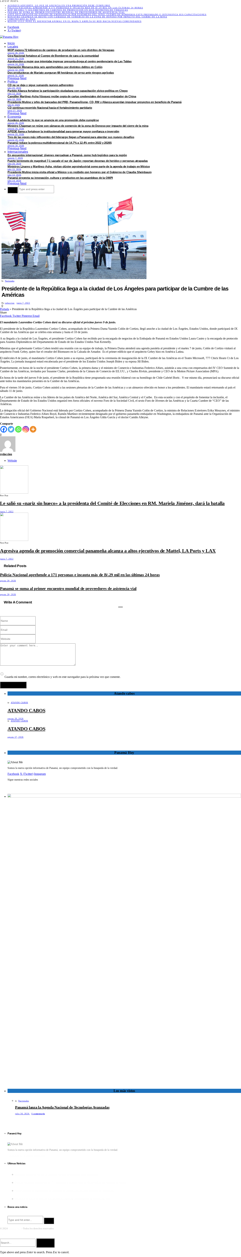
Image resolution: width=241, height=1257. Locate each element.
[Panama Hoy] (9, 36)
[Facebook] (3, 429)
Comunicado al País (22, 19)
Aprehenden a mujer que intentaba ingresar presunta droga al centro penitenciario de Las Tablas (70, 61)
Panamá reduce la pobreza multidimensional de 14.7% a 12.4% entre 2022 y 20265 (59, 142)
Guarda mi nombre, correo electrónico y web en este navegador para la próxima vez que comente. (62, 676)
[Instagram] (25, 429)
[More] (33, 429)
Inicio (11, 43)
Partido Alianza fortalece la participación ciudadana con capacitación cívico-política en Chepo (68, 90)
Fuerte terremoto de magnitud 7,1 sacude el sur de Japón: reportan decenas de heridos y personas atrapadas (78, 160)
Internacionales (18, 151)
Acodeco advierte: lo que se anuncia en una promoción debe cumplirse (59, 5)
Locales (13, 46)
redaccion (9, 303)
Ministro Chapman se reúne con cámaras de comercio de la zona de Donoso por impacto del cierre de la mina (87, 17)
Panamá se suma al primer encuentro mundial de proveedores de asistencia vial (66, 12)
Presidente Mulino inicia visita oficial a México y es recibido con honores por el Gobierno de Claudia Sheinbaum (79, 172)
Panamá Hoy (14, 1228)
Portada (4, 309)
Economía (14, 116)
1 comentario (38, 1113)
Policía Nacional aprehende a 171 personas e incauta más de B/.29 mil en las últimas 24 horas (75, 8)
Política (13, 81)
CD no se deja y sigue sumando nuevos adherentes (40, 85)
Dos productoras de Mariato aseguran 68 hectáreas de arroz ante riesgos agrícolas (61, 72)
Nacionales (9, 281)
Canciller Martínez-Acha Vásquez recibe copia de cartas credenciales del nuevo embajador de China (72, 96)
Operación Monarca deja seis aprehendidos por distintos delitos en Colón (55, 67)
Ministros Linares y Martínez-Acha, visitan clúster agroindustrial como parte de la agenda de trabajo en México (79, 166)
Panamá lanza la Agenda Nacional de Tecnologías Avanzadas (62, 1107)
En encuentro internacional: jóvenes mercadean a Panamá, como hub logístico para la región (67, 155)
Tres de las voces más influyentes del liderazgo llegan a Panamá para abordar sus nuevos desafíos (71, 137)
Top (1, 1234)
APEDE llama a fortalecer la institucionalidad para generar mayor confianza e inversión (63, 131)
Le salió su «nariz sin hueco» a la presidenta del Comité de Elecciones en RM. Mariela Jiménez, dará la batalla (112, 503)
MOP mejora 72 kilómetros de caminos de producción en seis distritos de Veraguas (68, 10)
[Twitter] (11, 429)
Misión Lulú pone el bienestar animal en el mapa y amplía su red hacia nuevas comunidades (74, 21)
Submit (45, 1243)
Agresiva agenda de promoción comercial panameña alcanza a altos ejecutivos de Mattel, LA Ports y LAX (108, 551)
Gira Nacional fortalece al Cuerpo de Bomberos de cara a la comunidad (53, 55)
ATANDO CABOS (19, 702)
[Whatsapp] (18, 429)
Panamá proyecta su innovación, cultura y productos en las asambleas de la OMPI (60, 177)
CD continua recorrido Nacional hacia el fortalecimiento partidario (50, 107)
